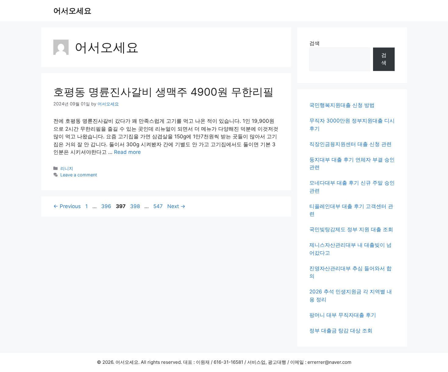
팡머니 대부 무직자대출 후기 (342, 315)
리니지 (66, 168)
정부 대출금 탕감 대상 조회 (340, 331)
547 (158, 206)
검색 (314, 43)
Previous (67, 206)
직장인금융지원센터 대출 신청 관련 (350, 144)
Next (176, 206)
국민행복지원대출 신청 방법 (342, 105)
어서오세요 (72, 10)
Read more (127, 152)
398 (135, 206)
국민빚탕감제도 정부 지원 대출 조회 (351, 229)
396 (107, 206)
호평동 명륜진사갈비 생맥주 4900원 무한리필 (163, 91)
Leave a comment (78, 174)
